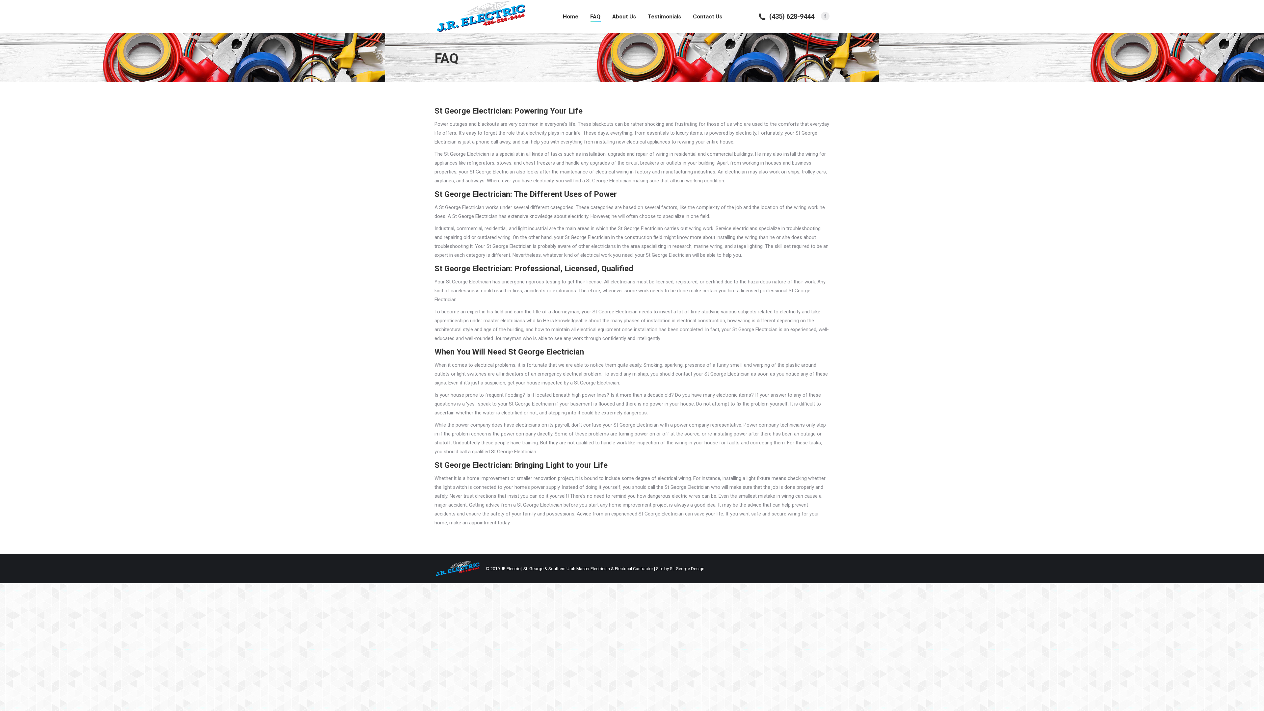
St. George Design (687, 568)
